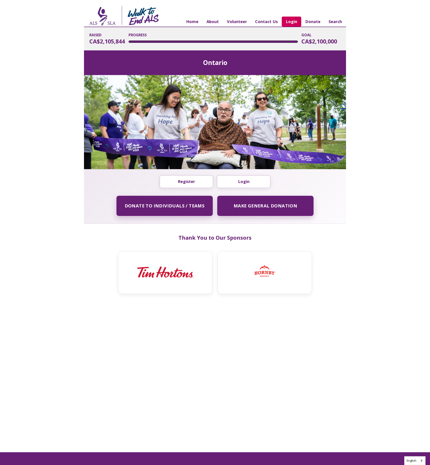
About (212, 21)
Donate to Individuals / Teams (165, 206)
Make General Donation (265, 206)
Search (335, 21)
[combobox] (415, 460)
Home (192, 21)
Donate (312, 21)
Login (291, 21)
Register (186, 181)
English (411, 461)
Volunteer (237, 21)
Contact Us (266, 21)
